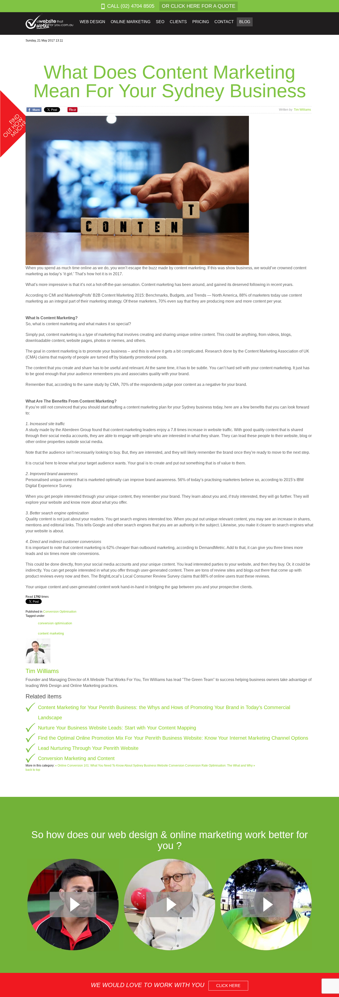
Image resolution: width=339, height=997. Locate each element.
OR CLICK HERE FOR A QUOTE (198, 6)
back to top (33, 769)
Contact (224, 22)
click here (228, 986)
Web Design (92, 22)
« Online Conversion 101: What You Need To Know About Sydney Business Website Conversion (120, 765)
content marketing (51, 633)
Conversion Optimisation (59, 611)
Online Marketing (130, 22)
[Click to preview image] (137, 190)
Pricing (200, 22)
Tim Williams (302, 109)
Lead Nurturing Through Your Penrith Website (88, 748)
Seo (160, 22)
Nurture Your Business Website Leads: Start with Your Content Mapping (117, 727)
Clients (178, 22)
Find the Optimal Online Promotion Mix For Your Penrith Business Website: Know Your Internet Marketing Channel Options (173, 738)
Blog (244, 22)
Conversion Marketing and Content (76, 758)
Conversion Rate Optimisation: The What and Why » (220, 765)
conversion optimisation (55, 623)
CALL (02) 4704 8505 (130, 6)
